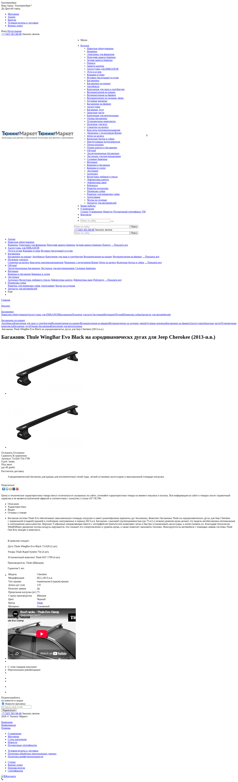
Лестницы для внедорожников (104, 156)
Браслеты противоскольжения (103, 130)
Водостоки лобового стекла (102, 176)
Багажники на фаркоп (99, 103)
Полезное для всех (97, 124)
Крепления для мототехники (103, 115)
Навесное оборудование (100, 48)
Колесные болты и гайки (100, 138)
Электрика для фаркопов (100, 54)
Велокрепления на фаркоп (101, 95)
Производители (16, 767)
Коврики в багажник (98, 165)
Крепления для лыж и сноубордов (106, 89)
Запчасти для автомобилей (101, 202)
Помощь (6, 728)
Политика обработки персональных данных (32, 753)
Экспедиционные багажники (103, 153)
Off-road (91, 150)
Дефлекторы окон (97, 182)
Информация (8, 725)
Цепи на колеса (95, 135)
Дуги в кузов (94, 71)
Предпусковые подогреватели (103, 141)
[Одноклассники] (10, 489)
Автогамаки (93, 197)
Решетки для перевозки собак (103, 194)
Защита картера (95, 66)
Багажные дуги (95, 109)
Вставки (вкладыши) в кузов (103, 77)
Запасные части (95, 112)
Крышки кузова (95, 74)
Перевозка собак (96, 191)
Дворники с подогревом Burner (104, 133)
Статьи (84, 211)
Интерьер (92, 162)
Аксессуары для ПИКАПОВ (103, 68)
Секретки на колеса (97, 127)
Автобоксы (93, 86)
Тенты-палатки (95, 144)
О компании (95, 211)
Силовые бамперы (97, 159)
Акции (11, 239)
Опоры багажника (97, 118)
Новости (108, 211)
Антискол (92, 173)
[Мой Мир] (14, 489)
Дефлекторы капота (98, 179)
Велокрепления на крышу (101, 92)
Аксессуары (93, 106)
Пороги (91, 63)
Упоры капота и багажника (102, 147)
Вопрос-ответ (15, 765)
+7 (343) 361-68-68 (11, 34)
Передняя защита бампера (101, 57)
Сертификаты (15, 770)
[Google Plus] (17, 489)
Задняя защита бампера (100, 60)
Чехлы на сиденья (97, 200)
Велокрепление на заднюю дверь (105, 98)
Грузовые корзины (97, 101)
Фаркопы (92, 51)
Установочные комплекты (101, 121)
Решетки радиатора (97, 188)
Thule (40, 602)
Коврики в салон (96, 168)
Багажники (93, 80)
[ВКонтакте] (3, 489)
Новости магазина (15, 703)
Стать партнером (17, 739)
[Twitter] (7, 489)
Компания (6, 722)
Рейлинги (92, 185)
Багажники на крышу (99, 83)
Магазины (13, 736)
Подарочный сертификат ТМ (129, 211)
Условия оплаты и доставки (23, 750)
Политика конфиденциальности (25, 756)
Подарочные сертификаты (22, 745)
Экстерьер (92, 170)
